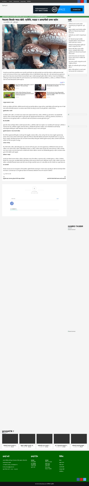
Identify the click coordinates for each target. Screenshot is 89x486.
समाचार (6, 16)
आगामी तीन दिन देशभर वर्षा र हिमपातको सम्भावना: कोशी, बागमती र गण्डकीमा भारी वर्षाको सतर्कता (77, 57)
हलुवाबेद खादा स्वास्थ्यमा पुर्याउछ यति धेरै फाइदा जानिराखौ (13, 177)
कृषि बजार (43, 16)
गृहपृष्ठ (3, 16)
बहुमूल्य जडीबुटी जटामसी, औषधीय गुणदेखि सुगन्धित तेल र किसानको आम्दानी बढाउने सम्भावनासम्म (77, 31)
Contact (10, 1)
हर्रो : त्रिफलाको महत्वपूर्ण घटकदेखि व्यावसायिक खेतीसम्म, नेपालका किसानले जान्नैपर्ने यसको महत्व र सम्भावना (77, 40)
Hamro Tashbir (48, 469)
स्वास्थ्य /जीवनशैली (35, 16)
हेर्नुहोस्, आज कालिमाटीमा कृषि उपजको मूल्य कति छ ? (77, 66)
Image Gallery (23, 1)
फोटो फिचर (29, 1)
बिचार (40, 16)
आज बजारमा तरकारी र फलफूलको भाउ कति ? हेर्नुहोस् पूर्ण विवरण (77, 62)
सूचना (46, 16)
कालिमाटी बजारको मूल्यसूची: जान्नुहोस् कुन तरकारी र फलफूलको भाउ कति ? (77, 45)
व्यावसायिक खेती (15, 16)
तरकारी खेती (61, 467)
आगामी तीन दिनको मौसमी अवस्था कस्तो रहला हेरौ (56, 177)
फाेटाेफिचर (61, 471)
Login (57, 198)
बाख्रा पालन (61, 465)
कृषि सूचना (15, 22)
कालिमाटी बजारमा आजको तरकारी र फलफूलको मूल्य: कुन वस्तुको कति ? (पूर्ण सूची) (77, 25)
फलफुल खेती (61, 469)
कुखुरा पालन (61, 462)
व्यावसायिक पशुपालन (21, 16)
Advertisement (16, 1)
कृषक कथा (9, 16)
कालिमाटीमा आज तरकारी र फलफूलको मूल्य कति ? (77, 36)
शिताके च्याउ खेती (8, 174)
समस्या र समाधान (28, 16)
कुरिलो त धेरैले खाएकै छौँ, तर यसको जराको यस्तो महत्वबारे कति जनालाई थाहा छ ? (77, 70)
